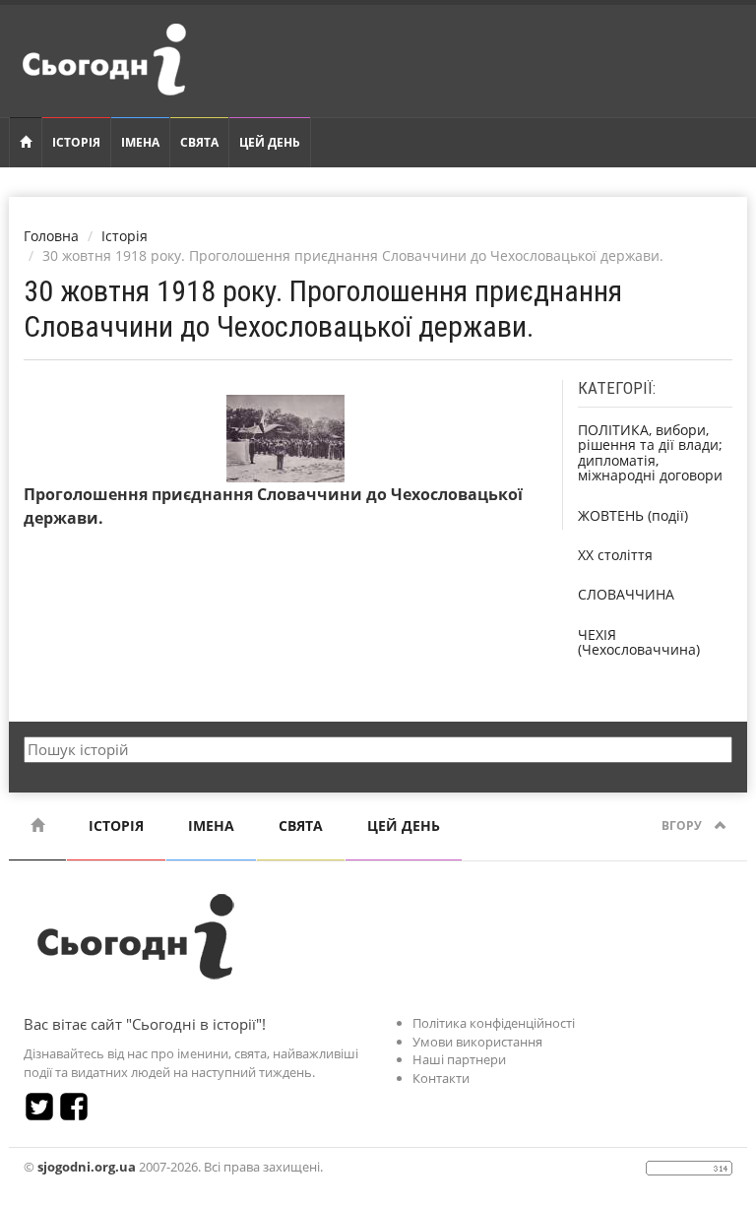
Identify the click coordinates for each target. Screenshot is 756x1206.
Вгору (683, 825)
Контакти (441, 1078)
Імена (140, 142)
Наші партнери (459, 1059)
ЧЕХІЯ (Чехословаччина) (639, 642)
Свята (199, 142)
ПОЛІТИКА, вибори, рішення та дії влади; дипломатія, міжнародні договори (650, 452)
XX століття (615, 554)
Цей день (269, 142)
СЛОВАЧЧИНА (626, 594)
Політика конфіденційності (493, 1023)
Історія (76, 142)
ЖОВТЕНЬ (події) (633, 515)
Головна (51, 235)
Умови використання (477, 1041)
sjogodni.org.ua (86, 1166)
